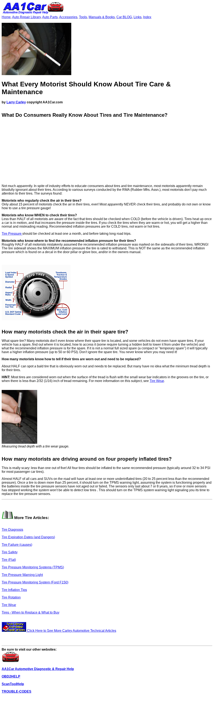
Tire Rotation (11, 597)
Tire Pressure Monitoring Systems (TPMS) (33, 567)
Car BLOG (124, 17)
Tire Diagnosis (12, 529)
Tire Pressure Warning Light (22, 575)
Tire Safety (10, 552)
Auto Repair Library (26, 17)
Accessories (68, 17)
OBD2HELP (11, 676)
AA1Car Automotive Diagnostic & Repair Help (38, 669)
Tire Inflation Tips (14, 590)
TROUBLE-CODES (16, 691)
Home (6, 17)
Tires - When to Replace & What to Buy (30, 612)
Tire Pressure (12, 233)
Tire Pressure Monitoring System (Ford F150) (35, 582)
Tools (83, 17)
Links (137, 17)
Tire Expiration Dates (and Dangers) (28, 537)
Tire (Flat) (9, 559)
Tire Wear (157, 381)
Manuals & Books (102, 17)
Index (147, 17)
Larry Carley (16, 102)
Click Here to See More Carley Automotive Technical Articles (71, 630)
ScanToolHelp (13, 684)
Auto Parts (50, 17)
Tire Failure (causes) (17, 544)
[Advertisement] (107, 151)
